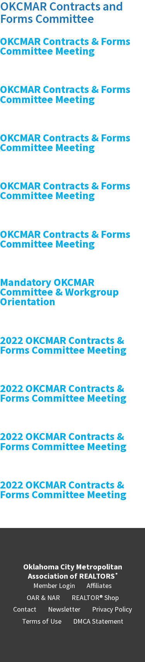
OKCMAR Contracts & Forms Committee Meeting (65, 46)
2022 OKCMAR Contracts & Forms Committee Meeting (63, 345)
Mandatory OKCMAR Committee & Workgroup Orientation (59, 291)
